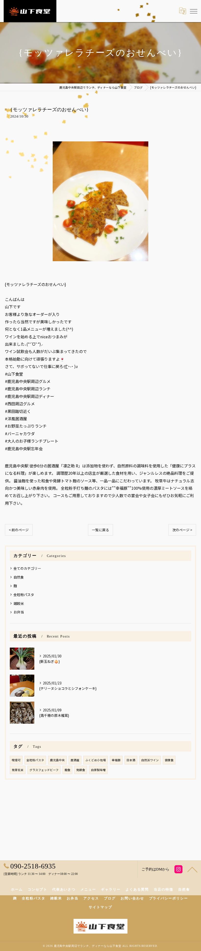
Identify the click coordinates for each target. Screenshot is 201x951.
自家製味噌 (98, 770)
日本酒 (130, 760)
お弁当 (18, 612)
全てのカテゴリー (27, 568)
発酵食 (80, 770)
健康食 (169, 760)
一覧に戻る (100, 529)
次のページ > (182, 529)
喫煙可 (16, 760)
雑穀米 (18, 603)
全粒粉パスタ (23, 594)
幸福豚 (116, 760)
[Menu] (193, 10)
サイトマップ (100, 907)
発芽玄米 (18, 770)
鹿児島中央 (57, 760)
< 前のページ (19, 529)
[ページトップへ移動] (192, 869)
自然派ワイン (150, 760)
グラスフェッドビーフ (44, 770)
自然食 (18, 577)
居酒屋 (75, 760)
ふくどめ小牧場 (95, 760)
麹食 (67, 770)
